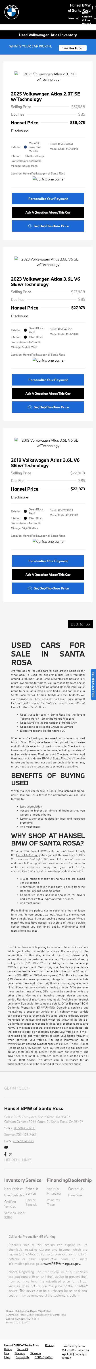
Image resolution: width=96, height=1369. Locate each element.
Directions (75, 1195)
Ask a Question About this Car (48, 212)
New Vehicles (13, 1189)
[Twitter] (10, 1154)
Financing (57, 1180)
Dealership (80, 1180)
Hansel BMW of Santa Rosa (22, 1345)
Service (33, 1180)
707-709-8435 (23, 1141)
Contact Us (75, 1189)
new (62, 878)
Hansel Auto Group (28, 855)
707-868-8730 (24, 1128)
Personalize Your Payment (48, 199)
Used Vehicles (14, 1195)
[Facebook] (5, 1154)
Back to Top (80, 624)
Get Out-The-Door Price (51, 226)
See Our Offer (73, 48)
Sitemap (20, 1353)
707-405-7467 (26, 1134)
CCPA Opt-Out (43, 1357)
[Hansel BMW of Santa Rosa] (35, 11)
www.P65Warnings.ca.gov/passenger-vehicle (35, 1043)
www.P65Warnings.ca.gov (62, 1263)
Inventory (14, 1180)
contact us (42, 766)
